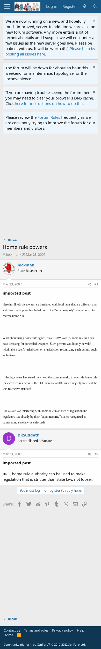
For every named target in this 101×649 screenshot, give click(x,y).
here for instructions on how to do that (49, 103)
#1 (96, 284)
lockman (12, 254)
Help (80, 630)
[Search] (95, 6)
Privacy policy (62, 630)
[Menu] (7, 6)
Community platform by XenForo (45, 644)
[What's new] (85, 6)
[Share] (89, 285)
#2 (96, 454)
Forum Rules (49, 117)
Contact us (12, 630)
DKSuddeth (29, 435)
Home (8, 635)
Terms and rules (36, 630)
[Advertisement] (50, 187)
